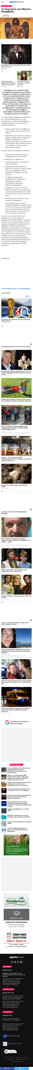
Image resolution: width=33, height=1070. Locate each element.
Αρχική (6, 1057)
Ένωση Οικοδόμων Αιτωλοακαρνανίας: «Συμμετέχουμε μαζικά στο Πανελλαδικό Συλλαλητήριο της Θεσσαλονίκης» (19, 770)
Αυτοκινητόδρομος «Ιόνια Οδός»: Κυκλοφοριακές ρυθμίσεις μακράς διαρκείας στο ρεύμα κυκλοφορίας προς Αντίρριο (19, 804)
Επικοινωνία (18, 1057)
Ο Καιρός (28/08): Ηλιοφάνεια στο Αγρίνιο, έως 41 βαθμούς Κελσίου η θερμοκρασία (17, 829)
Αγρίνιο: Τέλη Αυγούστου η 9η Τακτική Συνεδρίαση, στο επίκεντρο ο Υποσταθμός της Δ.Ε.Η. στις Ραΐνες (18, 784)
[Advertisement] (17, 252)
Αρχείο (11, 1057)
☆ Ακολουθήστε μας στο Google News (15, 289)
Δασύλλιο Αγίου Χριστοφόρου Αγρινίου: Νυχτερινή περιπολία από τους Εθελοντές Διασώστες (19, 797)
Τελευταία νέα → (16, 765)
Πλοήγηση (25, 1057)
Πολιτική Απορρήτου (21, 1059)
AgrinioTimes (6, 16)
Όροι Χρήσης (11, 1059)
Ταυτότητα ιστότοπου (17, 1061)
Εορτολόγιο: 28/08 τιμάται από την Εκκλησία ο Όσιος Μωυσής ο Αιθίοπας (18, 816)
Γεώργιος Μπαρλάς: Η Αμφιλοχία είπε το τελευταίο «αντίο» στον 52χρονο (18, 789)
